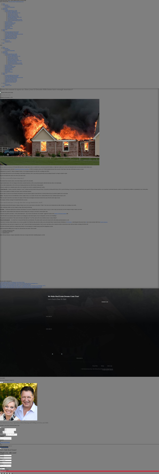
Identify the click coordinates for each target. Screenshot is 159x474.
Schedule (2, 440)
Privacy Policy (95, 365)
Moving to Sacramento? (9, 23)
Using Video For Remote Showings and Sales (14, 34)
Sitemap (102, 365)
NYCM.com (68, 222)
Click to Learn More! (4, 447)
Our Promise (7, 40)
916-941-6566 (4, 1)
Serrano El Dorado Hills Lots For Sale (14, 20)
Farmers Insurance (103, 222)
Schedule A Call (8, 41)
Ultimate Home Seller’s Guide (11, 36)
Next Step (2, 436)
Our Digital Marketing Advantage (11, 32)
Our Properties (5, 4)
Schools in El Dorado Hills (10, 22)
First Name (2, 428)
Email (1, 431)
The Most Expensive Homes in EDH (14, 19)
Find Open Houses (8, 21)
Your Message (3, 435)
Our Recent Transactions (10, 7)
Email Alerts (4, 29)
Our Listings (7, 6)
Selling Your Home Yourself (10, 38)
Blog (3, 43)
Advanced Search (8, 25)
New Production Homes (12, 18)
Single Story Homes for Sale (13, 16)
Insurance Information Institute (60, 213)
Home (3, 3)
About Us (4, 39)
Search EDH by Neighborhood (11, 11)
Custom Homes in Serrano (12, 14)
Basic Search (7, 27)
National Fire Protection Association (22, 169)
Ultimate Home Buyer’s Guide (11, 10)
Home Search (5, 9)
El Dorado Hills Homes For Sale (13, 12)
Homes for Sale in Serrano (12, 13)
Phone (1, 432)
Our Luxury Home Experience (11, 35)
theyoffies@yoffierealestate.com (16, 1)
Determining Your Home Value (11, 37)
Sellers (3, 30)
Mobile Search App (9, 26)
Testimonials (4, 8)
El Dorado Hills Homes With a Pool (14, 17)
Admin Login (109, 365)
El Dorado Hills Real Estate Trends (12, 31)
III (86, 222)
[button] (79, 45)
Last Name (2, 430)
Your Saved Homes (9, 28)
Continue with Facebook (5, 442)
